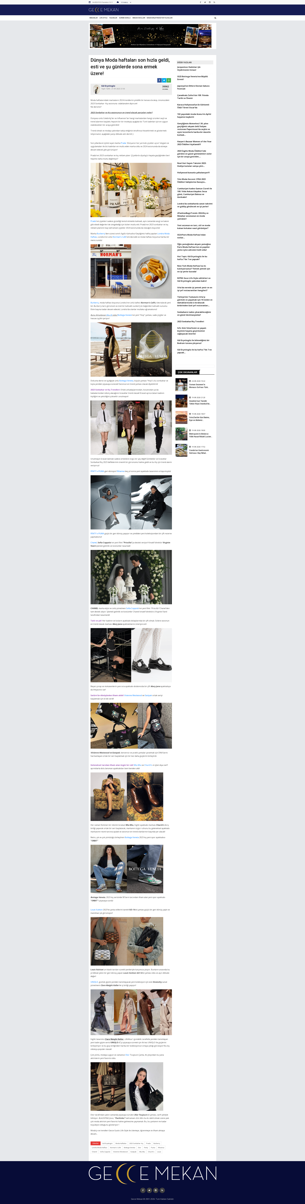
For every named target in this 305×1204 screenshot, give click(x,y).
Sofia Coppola (132, 608)
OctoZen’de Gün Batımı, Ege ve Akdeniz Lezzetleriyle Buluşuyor (199, 420)
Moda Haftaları (121, 1143)
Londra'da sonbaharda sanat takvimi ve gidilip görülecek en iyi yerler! (195, 205)
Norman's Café (119, 237)
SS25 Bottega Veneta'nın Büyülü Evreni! (192, 78)
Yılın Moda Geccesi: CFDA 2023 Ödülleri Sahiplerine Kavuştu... (191, 180)
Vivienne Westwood (133, 695)
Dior (127, 1055)
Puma (153, 1147)
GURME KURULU (125, 18)
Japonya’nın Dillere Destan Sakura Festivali (193, 87)
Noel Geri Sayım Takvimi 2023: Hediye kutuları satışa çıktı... (191, 164)
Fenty (146, 1147)
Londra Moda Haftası (99, 1147)
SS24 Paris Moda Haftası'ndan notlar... (191, 236)
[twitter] (205, 2)
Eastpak (148, 695)
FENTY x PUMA (97, 471)
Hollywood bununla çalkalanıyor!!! (193, 172)
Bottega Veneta (125, 315)
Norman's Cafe (115, 1147)
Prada (123, 143)
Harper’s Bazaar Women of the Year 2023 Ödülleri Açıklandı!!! (194, 143)
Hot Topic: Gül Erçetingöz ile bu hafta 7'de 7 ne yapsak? (192, 258)
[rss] (214, 2)
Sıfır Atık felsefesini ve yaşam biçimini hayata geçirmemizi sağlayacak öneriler (191, 331)
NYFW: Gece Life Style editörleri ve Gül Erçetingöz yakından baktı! (194, 279)
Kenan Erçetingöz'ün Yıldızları (160, 18)
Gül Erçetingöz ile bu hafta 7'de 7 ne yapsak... (194, 351)
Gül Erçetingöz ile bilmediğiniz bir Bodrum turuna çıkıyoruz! (193, 341)
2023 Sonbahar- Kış (136, 1143)
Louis (159, 1152)
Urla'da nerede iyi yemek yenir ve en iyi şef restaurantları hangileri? (194, 289)
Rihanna (121, 471)
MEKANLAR (93, 18)
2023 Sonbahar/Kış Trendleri (190, 321)
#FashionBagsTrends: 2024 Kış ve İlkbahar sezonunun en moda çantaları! (192, 216)
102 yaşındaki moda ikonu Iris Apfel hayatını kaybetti (194, 115)
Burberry (101, 233)
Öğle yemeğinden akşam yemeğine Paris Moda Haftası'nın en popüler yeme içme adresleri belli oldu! (194, 247)
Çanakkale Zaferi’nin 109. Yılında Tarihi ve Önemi (192, 96)
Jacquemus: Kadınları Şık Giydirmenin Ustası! (189, 68)
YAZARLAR (113, 18)
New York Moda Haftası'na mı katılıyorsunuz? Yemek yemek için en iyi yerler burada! (193, 269)
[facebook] (200, 2)
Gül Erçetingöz (107, 1143)
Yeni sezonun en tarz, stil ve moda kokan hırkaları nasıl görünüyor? (193, 227)
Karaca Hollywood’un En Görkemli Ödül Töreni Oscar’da (193, 106)
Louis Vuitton (97, 909)
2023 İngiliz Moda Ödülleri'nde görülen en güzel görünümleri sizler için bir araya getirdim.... (194, 154)
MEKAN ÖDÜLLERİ (138, 18)
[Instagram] (210, 2)
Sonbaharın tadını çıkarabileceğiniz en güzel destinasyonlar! (194, 313)
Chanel (94, 542)
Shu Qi (109, 315)
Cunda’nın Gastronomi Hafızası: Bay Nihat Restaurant (199, 453)
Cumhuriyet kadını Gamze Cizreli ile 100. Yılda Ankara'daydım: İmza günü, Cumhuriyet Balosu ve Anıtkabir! (194, 192)
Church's (148, 765)
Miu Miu (137, 765)
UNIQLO (94, 982)
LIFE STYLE (103, 18)
